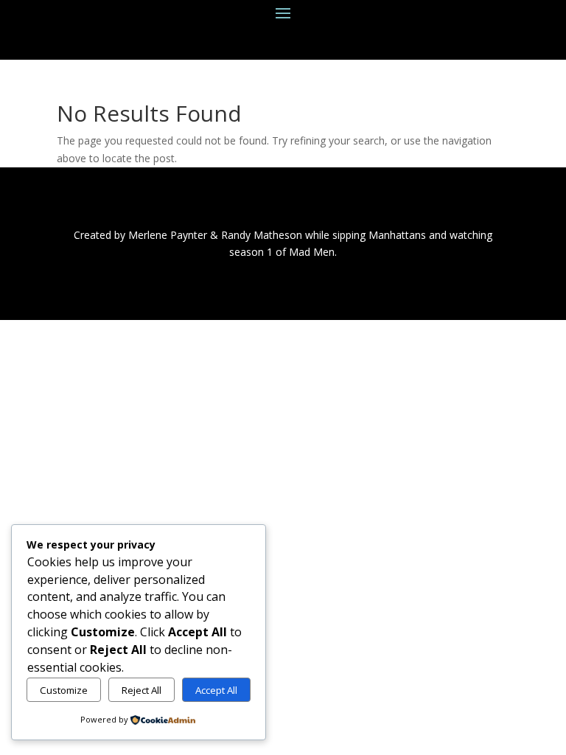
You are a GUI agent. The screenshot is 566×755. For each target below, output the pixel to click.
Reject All (141, 690)
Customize (64, 690)
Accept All (216, 690)
